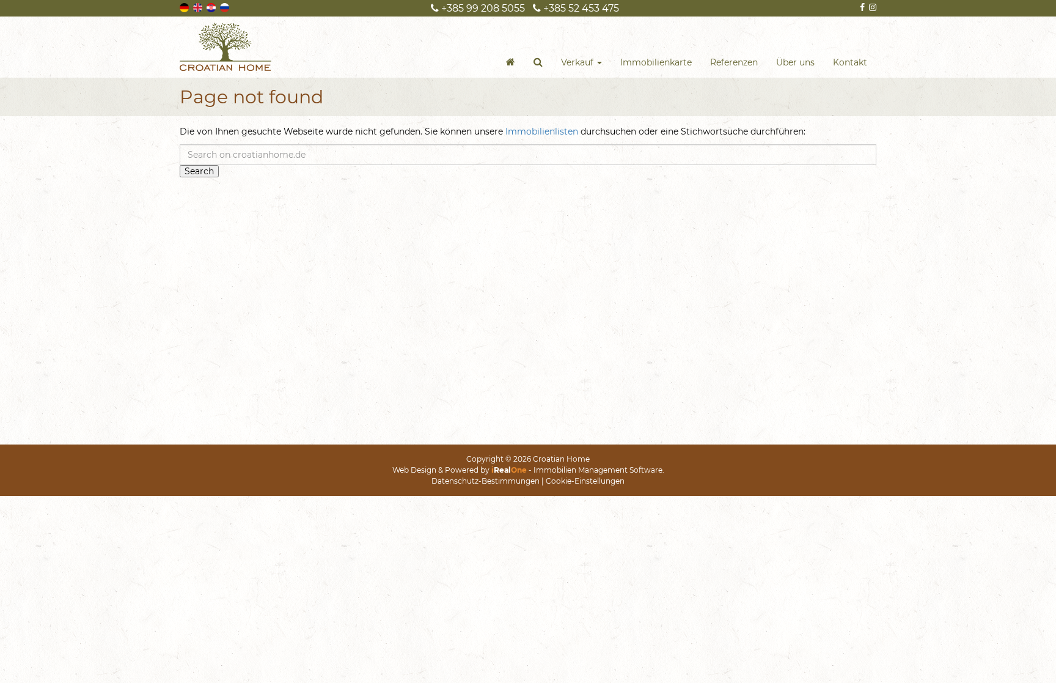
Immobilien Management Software (598, 469)
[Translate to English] (198, 6)
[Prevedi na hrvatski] (212, 6)
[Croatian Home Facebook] (861, 7)
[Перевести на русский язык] (225, 6)
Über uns (795, 62)
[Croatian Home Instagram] (871, 7)
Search (199, 171)
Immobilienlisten (541, 131)
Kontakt (850, 62)
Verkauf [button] (578, 62)
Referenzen (734, 62)
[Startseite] (510, 62)
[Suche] (538, 62)
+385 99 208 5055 (482, 8)
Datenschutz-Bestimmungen (485, 480)
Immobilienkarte (656, 62)
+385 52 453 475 (580, 8)
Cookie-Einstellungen (585, 480)
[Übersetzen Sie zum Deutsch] (185, 6)
